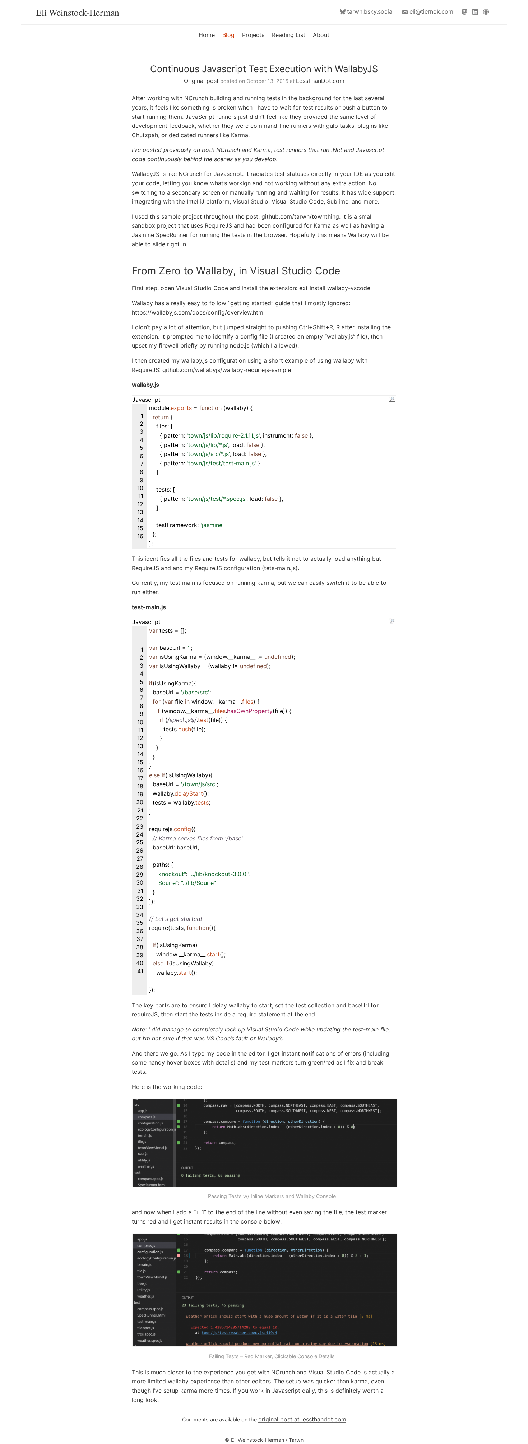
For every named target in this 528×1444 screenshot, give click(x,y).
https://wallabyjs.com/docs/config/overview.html (198, 312)
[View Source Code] (392, 399)
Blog (228, 34)
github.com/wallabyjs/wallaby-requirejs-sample (226, 369)
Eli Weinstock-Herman (77, 12)
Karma (262, 149)
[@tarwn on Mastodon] (466, 11)
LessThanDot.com (320, 80)
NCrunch (228, 149)
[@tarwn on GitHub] (487, 11)
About (321, 34)
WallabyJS (145, 173)
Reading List (288, 34)
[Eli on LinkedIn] (476, 11)
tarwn (370, 11)
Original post (201, 80)
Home (207, 34)
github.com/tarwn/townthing (300, 216)
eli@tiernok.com (431, 11)
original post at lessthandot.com (302, 1419)
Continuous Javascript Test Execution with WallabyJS (264, 68)
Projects (253, 34)
